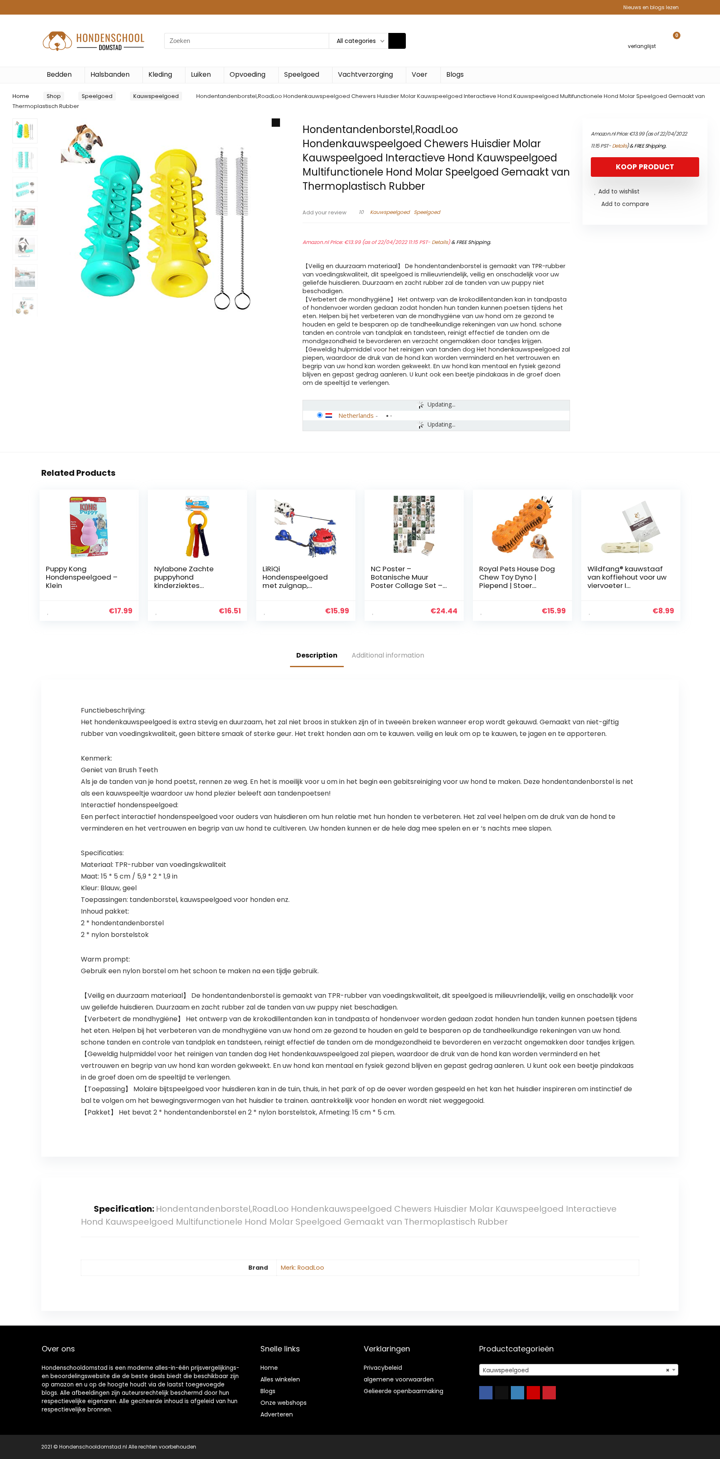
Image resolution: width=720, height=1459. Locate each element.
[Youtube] (533, 1392)
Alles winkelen (280, 1379)
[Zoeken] (397, 41)
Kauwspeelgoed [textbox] (576, 1370)
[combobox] (578, 1370)
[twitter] (501, 1392)
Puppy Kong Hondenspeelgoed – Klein (82, 577)
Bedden (59, 74)
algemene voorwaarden (399, 1379)
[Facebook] (485, 1392)
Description (317, 655)
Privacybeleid (383, 1368)
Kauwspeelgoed (156, 96)
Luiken (201, 74)
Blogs (455, 74)
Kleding (160, 74)
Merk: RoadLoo (302, 1267)
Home (20, 96)
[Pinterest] (549, 1392)
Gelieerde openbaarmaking (403, 1391)
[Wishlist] (642, 37)
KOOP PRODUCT (645, 167)
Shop (54, 96)
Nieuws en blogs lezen (651, 7)
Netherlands (356, 415)
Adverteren (276, 1414)
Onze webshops (283, 1403)
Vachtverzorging (365, 74)
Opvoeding (247, 74)
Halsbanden (110, 74)
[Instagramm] (517, 1392)
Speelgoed (301, 74)
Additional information (388, 655)
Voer (420, 74)
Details (440, 242)
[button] (276, 122)
